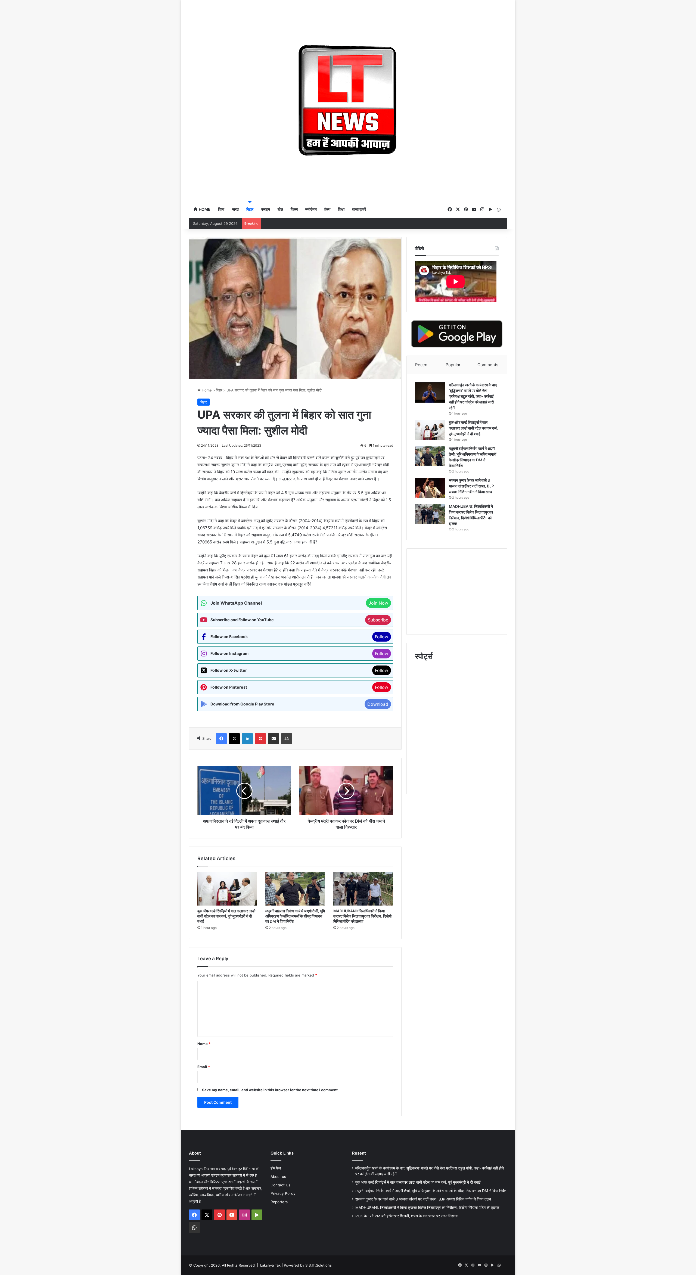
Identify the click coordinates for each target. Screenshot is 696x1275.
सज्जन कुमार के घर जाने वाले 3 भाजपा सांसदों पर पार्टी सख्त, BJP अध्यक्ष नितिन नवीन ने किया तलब (471, 486)
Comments (487, 364)
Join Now (378, 603)
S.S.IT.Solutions (318, 1265)
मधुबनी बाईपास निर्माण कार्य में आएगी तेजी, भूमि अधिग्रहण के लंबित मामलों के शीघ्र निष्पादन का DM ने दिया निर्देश (295, 916)
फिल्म (294, 209)
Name (203, 1043)
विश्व (221, 209)
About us (278, 1176)
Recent (422, 364)
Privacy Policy (283, 1193)
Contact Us (280, 1185)
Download (377, 704)
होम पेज (276, 1168)
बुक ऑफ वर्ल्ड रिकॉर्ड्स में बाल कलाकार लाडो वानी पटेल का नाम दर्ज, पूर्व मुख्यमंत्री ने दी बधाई (226, 916)
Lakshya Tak (270, 1265)
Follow (381, 636)
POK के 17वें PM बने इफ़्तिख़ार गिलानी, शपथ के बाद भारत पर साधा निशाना (406, 1216)
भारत (235, 209)
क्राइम (265, 209)
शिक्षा (341, 209)
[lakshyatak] (348, 100)
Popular (453, 364)
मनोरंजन (311, 209)
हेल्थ (327, 209)
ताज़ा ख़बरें (359, 209)
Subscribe (378, 620)
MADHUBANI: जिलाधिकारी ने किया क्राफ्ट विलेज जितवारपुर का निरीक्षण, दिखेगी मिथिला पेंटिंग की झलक (362, 916)
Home (204, 209)
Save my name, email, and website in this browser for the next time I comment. (270, 1090)
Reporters (279, 1202)
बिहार (249, 209)
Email (203, 1067)
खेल (280, 209)
